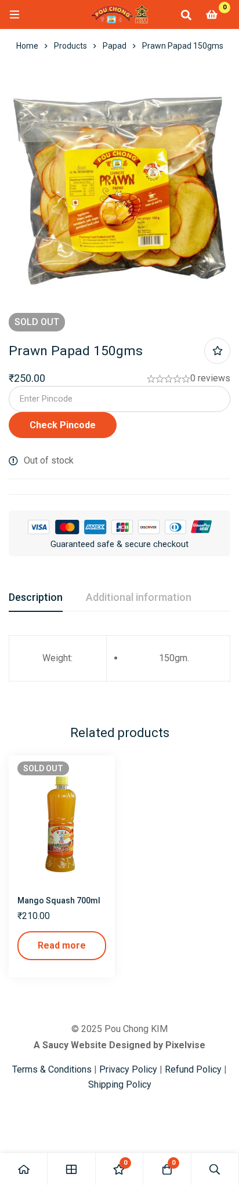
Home (27, 45)
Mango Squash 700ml (58, 900)
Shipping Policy (119, 1084)
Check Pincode (63, 425)
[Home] (24, 1169)
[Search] (186, 14)
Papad (114, 45)
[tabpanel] (119, 665)
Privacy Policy (128, 1069)
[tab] (36, 598)
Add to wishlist (217, 351)
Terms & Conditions (52, 1069)
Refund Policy (193, 1069)
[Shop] (71, 1169)
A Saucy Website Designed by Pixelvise (119, 1045)
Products (70, 45)
